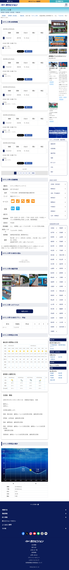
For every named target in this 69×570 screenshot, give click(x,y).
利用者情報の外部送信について (34, 562)
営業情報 (53, 148)
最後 (33, 173)
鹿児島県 (61, 326)
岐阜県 (52, 273)
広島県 (61, 300)
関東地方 (53, 188)
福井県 (61, 264)
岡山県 (52, 300)
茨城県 (61, 241)
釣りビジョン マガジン (9, 521)
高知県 (52, 313)
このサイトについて (34, 560)
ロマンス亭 (35, 15)
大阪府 (52, 286)
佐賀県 (52, 318)
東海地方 (53, 197)
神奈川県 (61, 255)
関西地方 (53, 202)
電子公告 (34, 547)
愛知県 (52, 277)
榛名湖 (18, 12)
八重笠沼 (52, 359)
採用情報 (34, 552)
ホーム (11, 1)
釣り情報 (4, 517)
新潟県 (52, 259)
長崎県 (61, 318)
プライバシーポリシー (34, 557)
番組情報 (4, 513)
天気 (52, 167)
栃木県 (52, 246)
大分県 (61, 322)
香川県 (52, 309)
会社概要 (34, 545)
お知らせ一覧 (33, 550)
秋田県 (52, 237)
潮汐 (52, 172)
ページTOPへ (33, 504)
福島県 (52, 241)
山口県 (52, 304)
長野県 (61, 268)
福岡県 (61, 313)
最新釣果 (53, 144)
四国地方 (53, 211)
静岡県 (61, 273)
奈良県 (52, 291)
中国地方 (53, 206)
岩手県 (52, 232)
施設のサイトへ (15, 196)
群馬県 (2, 12)
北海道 (52, 228)
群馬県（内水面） (10, 12)
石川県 (52, 264)
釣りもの (53, 162)
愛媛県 (61, 309)
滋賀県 (52, 282)
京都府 (61, 282)
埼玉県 (52, 250)
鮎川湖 (60, 357)
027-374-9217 (14, 189)
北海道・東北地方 (55, 184)
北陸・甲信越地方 (55, 193)
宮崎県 (52, 326)
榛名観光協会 (62, 345)
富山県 (61, 259)
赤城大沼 (52, 357)
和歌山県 (61, 291)
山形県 (61, 237)
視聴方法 (60, 1)
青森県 (61, 228)
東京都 (52, 255)
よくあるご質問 (7, 524)
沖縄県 (52, 331)
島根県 (61, 295)
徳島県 (61, 304)
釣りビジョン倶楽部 (34, 1)
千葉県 (61, 250)
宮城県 (61, 232)
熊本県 (52, 322)
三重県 (61, 277)
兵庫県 (61, 286)
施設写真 (53, 153)
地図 (52, 158)
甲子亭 (52, 349)
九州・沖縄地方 (55, 215)
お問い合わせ (33, 555)
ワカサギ (61, 15)
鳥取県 (52, 295)
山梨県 (52, 268)
